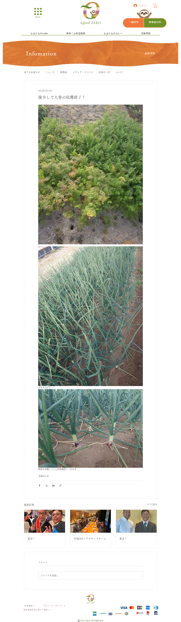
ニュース (50, 72)
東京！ (31, 538)
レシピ (119, 72)
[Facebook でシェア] (39, 485)
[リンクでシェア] (60, 485)
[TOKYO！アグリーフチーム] (90, 521)
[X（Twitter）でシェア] (46, 485)
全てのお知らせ (32, 72)
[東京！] (44, 521)
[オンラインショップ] (133, 22)
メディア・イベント (83, 72)
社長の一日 (104, 72)
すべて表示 (152, 504)
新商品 (63, 72)
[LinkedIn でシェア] (53, 485)
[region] (134, 23)
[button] (38, 11)
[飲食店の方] (155, 22)
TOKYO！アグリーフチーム (90, 538)
